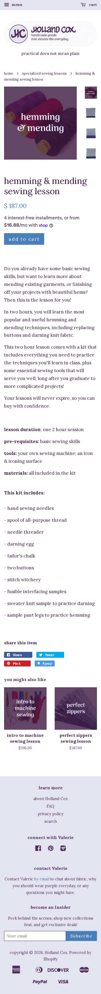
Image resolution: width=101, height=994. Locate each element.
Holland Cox (56, 952)
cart (92, 4)
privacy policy (51, 813)
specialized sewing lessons (44, 73)
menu (16, 4)
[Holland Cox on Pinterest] (51, 849)
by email (41, 878)
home (8, 73)
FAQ (50, 806)
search (50, 821)
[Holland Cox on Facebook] (38, 849)
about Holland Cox (50, 798)
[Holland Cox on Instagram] (63, 849)
